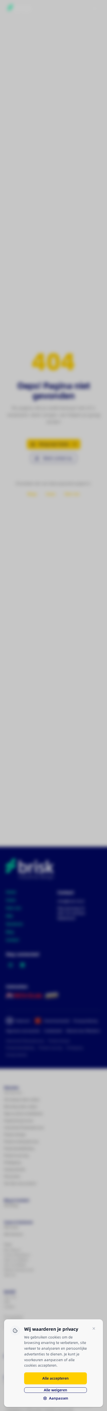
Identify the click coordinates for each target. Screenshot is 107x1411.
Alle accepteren (55, 1378)
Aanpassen (58, 1398)
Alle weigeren (55, 1390)
